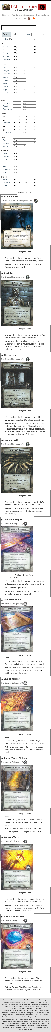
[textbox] (18, 27)
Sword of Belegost (12, 519)
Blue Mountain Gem (13, 916)
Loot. (7, 254)
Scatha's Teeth (10, 439)
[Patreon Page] (33, 18)
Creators (21, 18)
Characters (42, 14)
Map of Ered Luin (12, 599)
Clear (16, 34)
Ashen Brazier (10, 196)
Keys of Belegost (11, 678)
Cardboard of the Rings (18, 1002)
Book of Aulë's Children (15, 758)
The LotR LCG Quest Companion (30, 1008)
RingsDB (26, 1006)
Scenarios (29, 14)
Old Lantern (9, 355)
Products (17, 14)
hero (37, 822)
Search (6, 14)
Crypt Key (8, 272)
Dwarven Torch (11, 837)
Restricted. (14, 577)
